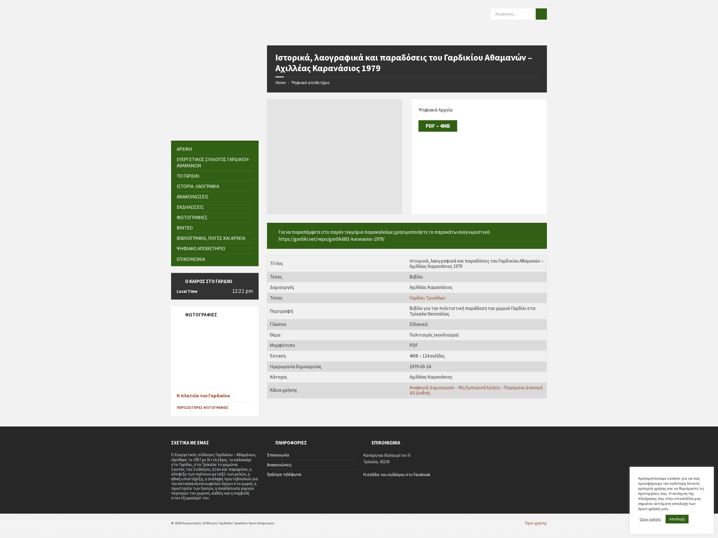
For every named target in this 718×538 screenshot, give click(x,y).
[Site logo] (213, 34)
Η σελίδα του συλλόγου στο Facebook (396, 474)
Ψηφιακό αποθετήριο (310, 82)
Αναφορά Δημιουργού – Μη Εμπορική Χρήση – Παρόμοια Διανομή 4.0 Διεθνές (476, 390)
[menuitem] (215, 149)
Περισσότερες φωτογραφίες (202, 407)
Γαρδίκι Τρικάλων (427, 298)
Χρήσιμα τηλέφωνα (284, 474)
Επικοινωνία (278, 455)
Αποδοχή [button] (677, 518)
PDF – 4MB (438, 125)
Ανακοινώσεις (279, 464)
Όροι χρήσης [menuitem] (536, 523)
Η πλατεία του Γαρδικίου (203, 396)
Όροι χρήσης (650, 519)
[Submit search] (541, 14)
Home (280, 82)
